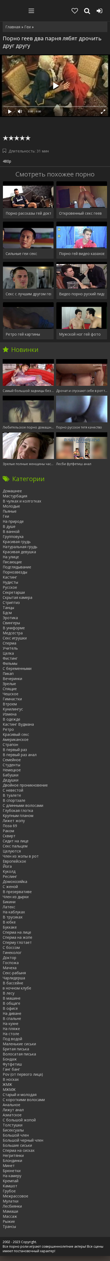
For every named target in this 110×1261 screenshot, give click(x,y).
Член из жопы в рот (21, 856)
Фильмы (10, 663)
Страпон (10, 744)
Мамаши (10, 1211)
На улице (11, 556)
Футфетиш (12, 1064)
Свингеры (11, 622)
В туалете (12, 795)
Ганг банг (11, 1069)
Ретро (8, 729)
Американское (16, 739)
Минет (9, 1165)
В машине (12, 998)
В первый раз (15, 749)
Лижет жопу (14, 820)
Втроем (10, 703)
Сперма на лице (17, 932)
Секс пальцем (15, 845)
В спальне (12, 1018)
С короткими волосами (24, 1099)
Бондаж (10, 1059)
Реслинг (10, 876)
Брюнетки (12, 1170)
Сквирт (9, 835)
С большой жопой (19, 1119)
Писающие (12, 561)
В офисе (10, 1008)
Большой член (16, 1135)
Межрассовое (15, 1196)
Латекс (9, 906)
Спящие (10, 688)
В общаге (11, 1003)
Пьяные (10, 511)
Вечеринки (12, 678)
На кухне (10, 1023)
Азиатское (12, 1114)
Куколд (9, 871)
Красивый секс (16, 734)
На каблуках (14, 911)
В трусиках (12, 917)
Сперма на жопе (17, 937)
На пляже (11, 1028)
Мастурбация (15, 495)
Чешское (10, 693)
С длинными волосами (23, 805)
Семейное (12, 759)
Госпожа (11, 962)
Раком (8, 830)
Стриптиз (11, 602)
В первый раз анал (20, 754)
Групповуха (13, 536)
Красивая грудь (17, 541)
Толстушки (12, 1125)
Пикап (8, 673)
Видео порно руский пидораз (81, 293)
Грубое (9, 1190)
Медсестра (13, 632)
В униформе (14, 627)
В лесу (8, 993)
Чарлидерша (14, 977)
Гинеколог (12, 952)
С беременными (17, 668)
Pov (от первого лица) (23, 1074)
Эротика (10, 617)
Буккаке (10, 927)
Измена (10, 714)
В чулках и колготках (22, 501)
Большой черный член (23, 1140)
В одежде (11, 719)
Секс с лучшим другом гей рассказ (28, 293)
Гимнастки (12, 698)
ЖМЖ (7, 1084)
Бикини (9, 901)
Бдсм (7, 612)
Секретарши (14, 592)
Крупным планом (18, 815)
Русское (10, 587)
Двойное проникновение (25, 785)
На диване (12, 1013)
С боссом (11, 947)
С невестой (13, 790)
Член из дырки (16, 896)
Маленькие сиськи (19, 1043)
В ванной (11, 531)
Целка (8, 653)
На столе (11, 1033)
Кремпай (10, 1180)
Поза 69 (10, 825)
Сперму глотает (17, 942)
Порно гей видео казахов (81, 253)
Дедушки (10, 780)
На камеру (12, 1175)
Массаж (10, 1216)
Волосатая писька (19, 1053)
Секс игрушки (15, 638)
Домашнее (12, 490)
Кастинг (10, 577)
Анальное (11, 1104)
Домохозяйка (15, 881)
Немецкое (12, 769)
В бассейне (13, 982)
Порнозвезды (15, 572)
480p (7, 161)
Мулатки (10, 1201)
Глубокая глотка (18, 810)
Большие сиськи (17, 1145)
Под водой (12, 1038)
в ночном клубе (17, 988)
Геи (6, 516)
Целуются (12, 851)
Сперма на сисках (18, 1150)
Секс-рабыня (14, 972)
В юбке (9, 922)
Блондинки (12, 1160)
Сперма (9, 643)
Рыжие (9, 1221)
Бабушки (10, 774)
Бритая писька (16, 1048)
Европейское (14, 861)
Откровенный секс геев (80, 213)
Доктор (9, 957)
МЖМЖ (9, 1089)
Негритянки (13, 1155)
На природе (13, 521)
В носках (11, 1079)
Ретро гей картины (23, 334)
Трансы (9, 1226)
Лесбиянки (12, 1206)
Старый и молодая (20, 1094)
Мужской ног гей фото (80, 334)
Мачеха (10, 967)
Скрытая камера (17, 597)
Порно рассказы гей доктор (28, 213)
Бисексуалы (13, 1130)
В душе (9, 526)
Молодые (11, 506)
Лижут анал (13, 1109)
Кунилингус (13, 709)
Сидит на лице (16, 840)
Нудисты (10, 582)
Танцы (8, 607)
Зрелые (9, 683)
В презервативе (17, 891)
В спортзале (14, 800)
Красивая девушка (19, 551)
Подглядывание (17, 566)
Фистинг (10, 658)
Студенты (11, 764)
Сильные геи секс (21, 253)
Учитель (10, 648)
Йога (7, 866)
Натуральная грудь (20, 546)
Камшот (10, 1185)
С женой (10, 886)
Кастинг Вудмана (18, 724)
